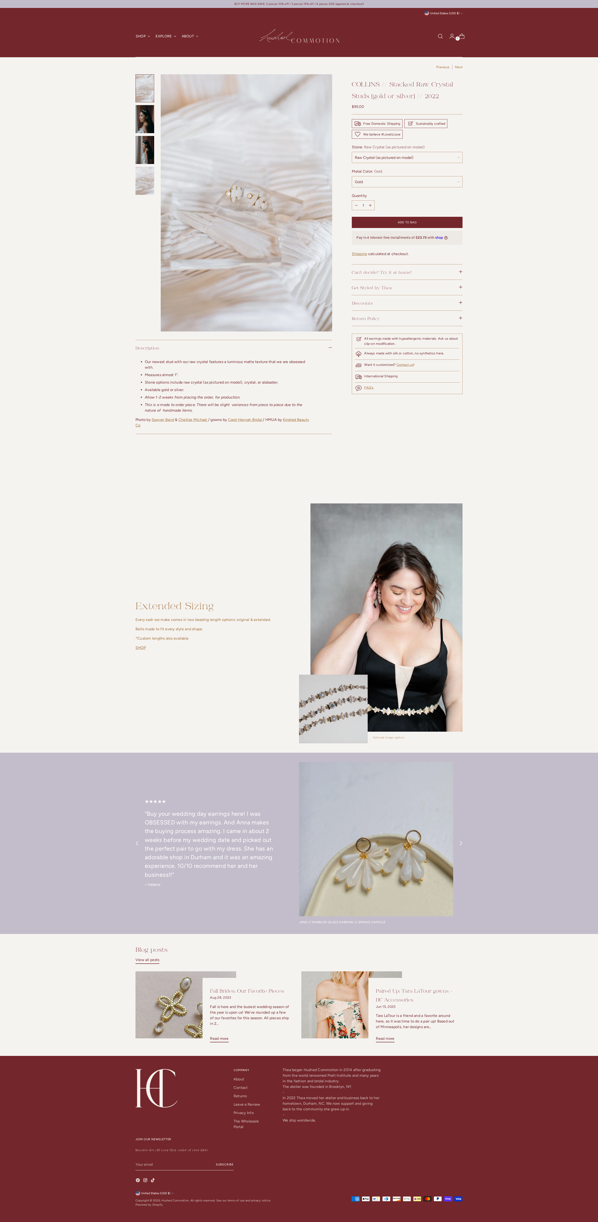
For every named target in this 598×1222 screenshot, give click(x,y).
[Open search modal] (440, 36)
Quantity (359, 195)
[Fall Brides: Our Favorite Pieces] (185, 1008)
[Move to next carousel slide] (459, 478)
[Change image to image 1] (144, 88)
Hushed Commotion (175, 1200)
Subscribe (225, 1164)
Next (459, 67)
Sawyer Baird (163, 419)
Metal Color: (367, 171)
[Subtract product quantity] (370, 205)
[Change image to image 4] (144, 181)
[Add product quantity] (356, 205)
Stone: (388, 147)
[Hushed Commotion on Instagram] (146, 1181)
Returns (240, 1096)
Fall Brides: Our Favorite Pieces (247, 991)
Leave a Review (247, 1104)
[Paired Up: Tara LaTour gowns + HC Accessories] (351, 1008)
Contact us (405, 365)
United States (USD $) (444, 13)
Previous (442, 67)
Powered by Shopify (149, 1204)
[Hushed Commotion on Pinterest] (138, 1181)
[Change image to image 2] (144, 119)
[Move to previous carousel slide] (448, 478)
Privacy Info (244, 1113)
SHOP (140, 647)
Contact (241, 1087)
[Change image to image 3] (144, 150)
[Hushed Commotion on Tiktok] (153, 1181)
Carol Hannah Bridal (245, 419)
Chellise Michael (193, 419)
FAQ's (369, 388)
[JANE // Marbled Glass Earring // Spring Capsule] (376, 839)
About (239, 1079)
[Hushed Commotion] (299, 36)
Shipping (359, 253)
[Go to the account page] (450, 36)
